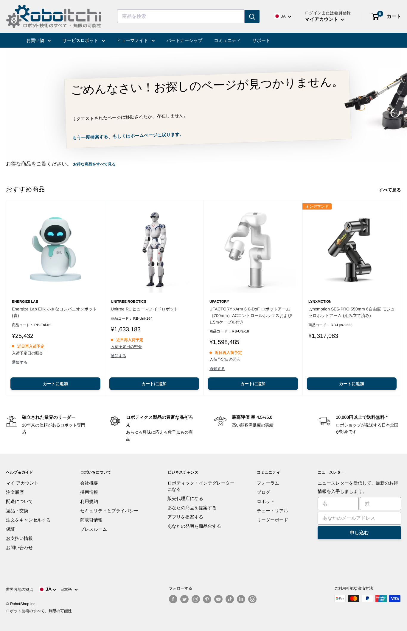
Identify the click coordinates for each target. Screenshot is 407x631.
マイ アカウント (22, 482)
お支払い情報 (19, 538)
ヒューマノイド (133, 40)
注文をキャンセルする (28, 519)
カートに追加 (55, 383)
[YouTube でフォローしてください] (218, 599)
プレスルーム (93, 529)
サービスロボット (81, 40)
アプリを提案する (185, 516)
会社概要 (89, 482)
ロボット (266, 501)
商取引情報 (91, 519)
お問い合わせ (19, 547)
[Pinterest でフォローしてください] (207, 599)
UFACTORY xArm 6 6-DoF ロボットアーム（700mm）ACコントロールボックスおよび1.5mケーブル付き (250, 315)
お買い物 (35, 40)
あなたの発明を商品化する (194, 526)
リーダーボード (272, 519)
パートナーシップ (184, 40)
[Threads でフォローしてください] (252, 599)
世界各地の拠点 (19, 589)
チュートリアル (272, 510)
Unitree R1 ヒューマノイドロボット (144, 309)
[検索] (252, 16)
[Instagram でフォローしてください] (196, 599)
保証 (10, 529)
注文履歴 (15, 492)
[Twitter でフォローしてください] (184, 599)
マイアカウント (322, 19)
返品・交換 (17, 510)
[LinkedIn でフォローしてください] (241, 599)
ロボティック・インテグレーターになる (200, 486)
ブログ (263, 492)
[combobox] (181, 16)
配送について (19, 501)
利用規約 (89, 501)
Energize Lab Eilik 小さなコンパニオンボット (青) (54, 312)
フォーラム (268, 482)
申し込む (359, 532)
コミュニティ (227, 40)
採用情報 (89, 492)
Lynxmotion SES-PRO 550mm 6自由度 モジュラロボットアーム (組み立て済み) (351, 312)
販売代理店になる (185, 498)
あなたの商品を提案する (192, 507)
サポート (261, 40)
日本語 (67, 589)
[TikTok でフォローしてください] (230, 599)
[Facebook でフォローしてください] (173, 599)
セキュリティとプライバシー (109, 510)
